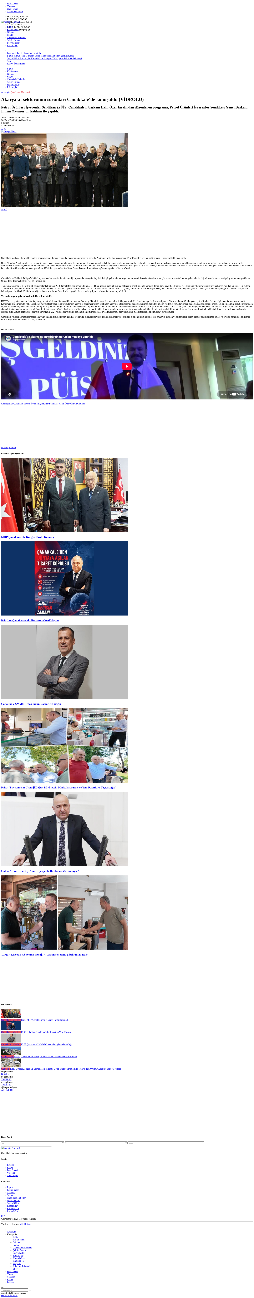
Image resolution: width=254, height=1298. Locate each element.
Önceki (4, 447)
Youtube (37, 53)
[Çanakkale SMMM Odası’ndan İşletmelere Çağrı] (64, 698)
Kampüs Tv (49, 58)
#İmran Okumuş (77, 403)
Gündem (11, 32)
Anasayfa (5, 92)
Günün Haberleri (15, 11)
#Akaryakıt (6, 403)
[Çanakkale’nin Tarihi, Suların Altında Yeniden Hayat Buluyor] (11, 1054)
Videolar (11, 6)
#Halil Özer (64, 403)
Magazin (59, 58)
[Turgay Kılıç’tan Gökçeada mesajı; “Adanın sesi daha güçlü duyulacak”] (64, 949)
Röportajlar (12, 45)
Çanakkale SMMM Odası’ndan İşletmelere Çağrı (31, 703)
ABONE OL (7, 1090)
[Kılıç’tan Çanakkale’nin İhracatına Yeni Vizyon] (64, 614)
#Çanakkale (17, 403)
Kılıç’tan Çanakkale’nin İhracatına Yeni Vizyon (30, 620)
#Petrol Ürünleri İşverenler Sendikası (41, 403)
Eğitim (10, 27)
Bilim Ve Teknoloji (72, 58)
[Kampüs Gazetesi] (10, 22)
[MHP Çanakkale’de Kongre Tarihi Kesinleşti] (64, 531)
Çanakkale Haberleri (16, 37)
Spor (9, 61)
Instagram (28, 53)
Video (10, 1274)
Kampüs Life (36, 58)
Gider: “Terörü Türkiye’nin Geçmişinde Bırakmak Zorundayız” (40, 870)
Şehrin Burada (13, 40)
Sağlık (10, 35)
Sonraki (12, 447)
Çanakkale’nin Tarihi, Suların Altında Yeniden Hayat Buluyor (45, 1056)
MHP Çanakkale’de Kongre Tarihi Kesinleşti (28, 537)
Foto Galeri (12, 3)
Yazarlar (11, 1276)
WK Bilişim (25, 1224)
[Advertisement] (89, 233)
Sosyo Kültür (13, 43)
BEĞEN (5, 1074)
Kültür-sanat (13, 29)
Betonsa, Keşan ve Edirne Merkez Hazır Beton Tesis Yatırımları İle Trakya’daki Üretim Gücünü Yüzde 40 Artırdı (65, 1069)
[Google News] (8, 131)
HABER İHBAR (9, 1295)
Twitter (20, 53)
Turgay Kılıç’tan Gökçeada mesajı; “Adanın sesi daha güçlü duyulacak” (45, 954)
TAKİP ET (6, 1079)
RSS (23, 63)
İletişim (17, 63)
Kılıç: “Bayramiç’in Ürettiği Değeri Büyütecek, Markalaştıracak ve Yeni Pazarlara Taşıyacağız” (58, 787)
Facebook (11, 53)
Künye (10, 63)
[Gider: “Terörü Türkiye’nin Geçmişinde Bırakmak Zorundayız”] (64, 865)
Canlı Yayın (12, 9)
